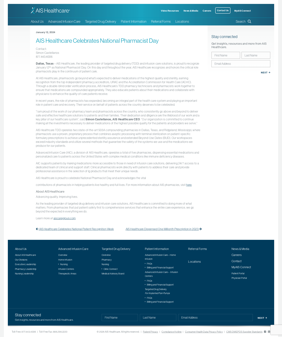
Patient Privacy (150, 331)
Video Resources (170, 10)
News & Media (191, 10)
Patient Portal (238, 273)
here (189, 185)
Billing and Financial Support (160, 267)
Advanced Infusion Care (73, 249)
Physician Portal (239, 278)
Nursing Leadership (24, 273)
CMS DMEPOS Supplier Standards (244, 331)
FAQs (149, 263)
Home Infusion (65, 259)
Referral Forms (161, 21)
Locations (182, 21)
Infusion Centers (66, 269)
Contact (237, 261)
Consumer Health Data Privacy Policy (204, 331)
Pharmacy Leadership (25, 269)
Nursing (64, 264)
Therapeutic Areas (67, 273)
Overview (62, 255)
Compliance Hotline (171, 331)
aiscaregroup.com (65, 218)
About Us (21, 249)
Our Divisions (21, 259)
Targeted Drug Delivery (116, 249)
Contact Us (223, 10)
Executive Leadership (25, 264)
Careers (207, 10)
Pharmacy (107, 259)
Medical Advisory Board (113, 273)
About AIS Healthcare (25, 255)
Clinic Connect (111, 269)
